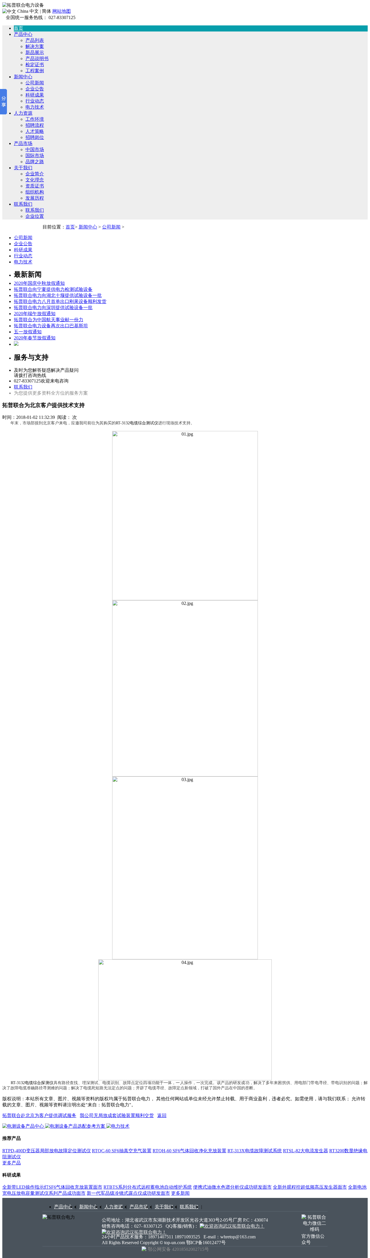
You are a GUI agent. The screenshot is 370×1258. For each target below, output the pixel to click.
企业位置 (34, 216)
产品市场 (23, 143)
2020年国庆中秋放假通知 (39, 283)
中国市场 (34, 149)
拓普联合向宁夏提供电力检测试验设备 (53, 289)
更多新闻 (180, 1193)
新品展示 (34, 52)
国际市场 (34, 155)
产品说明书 (37, 58)
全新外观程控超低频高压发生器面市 (310, 1187)
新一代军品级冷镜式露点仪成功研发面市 (128, 1193)
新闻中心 (23, 76)
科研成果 (34, 94)
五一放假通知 (28, 331)
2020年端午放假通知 (35, 313)
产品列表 (34, 40)
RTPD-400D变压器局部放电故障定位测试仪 (46, 1150)
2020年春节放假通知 (35, 337)
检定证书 (34, 64)
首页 (70, 226)
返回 (161, 1115)
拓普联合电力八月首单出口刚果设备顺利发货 (60, 301)
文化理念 (34, 179)
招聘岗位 (34, 137)
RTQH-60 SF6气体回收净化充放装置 (189, 1150)
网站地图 (61, 11)
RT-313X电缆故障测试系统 (254, 1150)
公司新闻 (34, 82)
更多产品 (11, 1162)
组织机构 (34, 191)
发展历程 (34, 198)
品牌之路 (34, 161)
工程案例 (34, 70)
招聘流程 (34, 125)
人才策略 (34, 131)
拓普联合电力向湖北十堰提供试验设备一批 (58, 295)
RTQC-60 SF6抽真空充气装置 (121, 1150)
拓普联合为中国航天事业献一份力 (48, 319)
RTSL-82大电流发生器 (305, 1150)
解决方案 (34, 46)
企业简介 (34, 173)
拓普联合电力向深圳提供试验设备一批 (53, 307)
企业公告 (34, 88)
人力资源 (23, 113)
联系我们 (23, 204)
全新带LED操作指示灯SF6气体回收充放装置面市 (52, 1187)
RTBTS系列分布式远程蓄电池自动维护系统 (147, 1187)
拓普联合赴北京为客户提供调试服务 (39, 1115)
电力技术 (34, 107)
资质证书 (34, 185)
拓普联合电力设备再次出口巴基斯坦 (51, 325)
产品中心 (23, 34)
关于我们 (23, 167)
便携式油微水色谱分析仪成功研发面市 (232, 1187)
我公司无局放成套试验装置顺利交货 (117, 1115)
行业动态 (34, 101)
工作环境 (34, 119)
